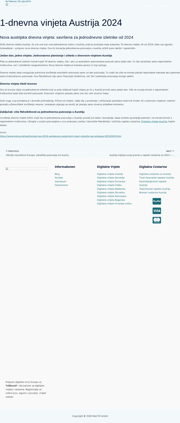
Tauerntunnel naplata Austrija (154, 188)
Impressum (60, 181)
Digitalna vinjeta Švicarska (111, 181)
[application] (154, 5)
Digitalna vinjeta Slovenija (110, 177)
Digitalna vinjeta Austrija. (154, 121)
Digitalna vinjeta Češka (109, 185)
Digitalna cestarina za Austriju (155, 174)
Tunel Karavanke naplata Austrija (156, 177)
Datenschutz (61, 185)
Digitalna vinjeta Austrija (110, 174)
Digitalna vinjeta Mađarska (111, 188)
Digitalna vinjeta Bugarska (111, 199)
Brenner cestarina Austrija (152, 192)
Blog (57, 174)
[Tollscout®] (16, 5)
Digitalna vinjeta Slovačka (111, 192)
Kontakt (59, 177)
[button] (149, 5)
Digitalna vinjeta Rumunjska (111, 196)
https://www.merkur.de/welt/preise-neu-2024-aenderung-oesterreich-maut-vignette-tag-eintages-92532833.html (60, 136)
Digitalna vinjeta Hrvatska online (114, 203)
